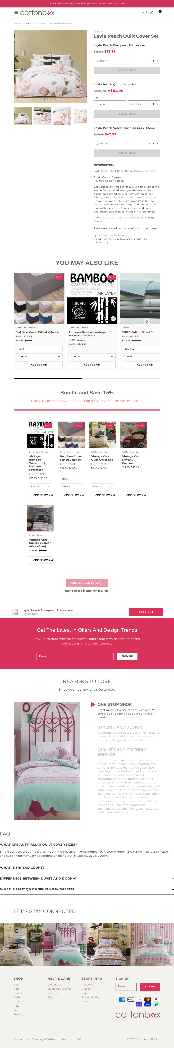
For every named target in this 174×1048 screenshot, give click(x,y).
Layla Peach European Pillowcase (53, 23)
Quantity (101, 60)
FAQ (50, 997)
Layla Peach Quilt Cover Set (115, 84)
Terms (85, 1001)
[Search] (145, 13)
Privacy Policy (91, 997)
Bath (17, 997)
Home (17, 23)
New (16, 1005)
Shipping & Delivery (60, 988)
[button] (127, 165)
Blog (85, 993)
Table (17, 1001)
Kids (16, 988)
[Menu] (16, 12)
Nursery (19, 993)
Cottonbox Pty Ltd (148, 1039)
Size (96, 97)
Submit (150, 986)
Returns (53, 993)
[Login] (152, 13)
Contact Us (55, 984)
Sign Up (127, 656)
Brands (86, 988)
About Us (87, 984)
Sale (16, 1010)
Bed (16, 984)
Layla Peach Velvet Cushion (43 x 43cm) (124, 128)
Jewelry (18, 1014)
